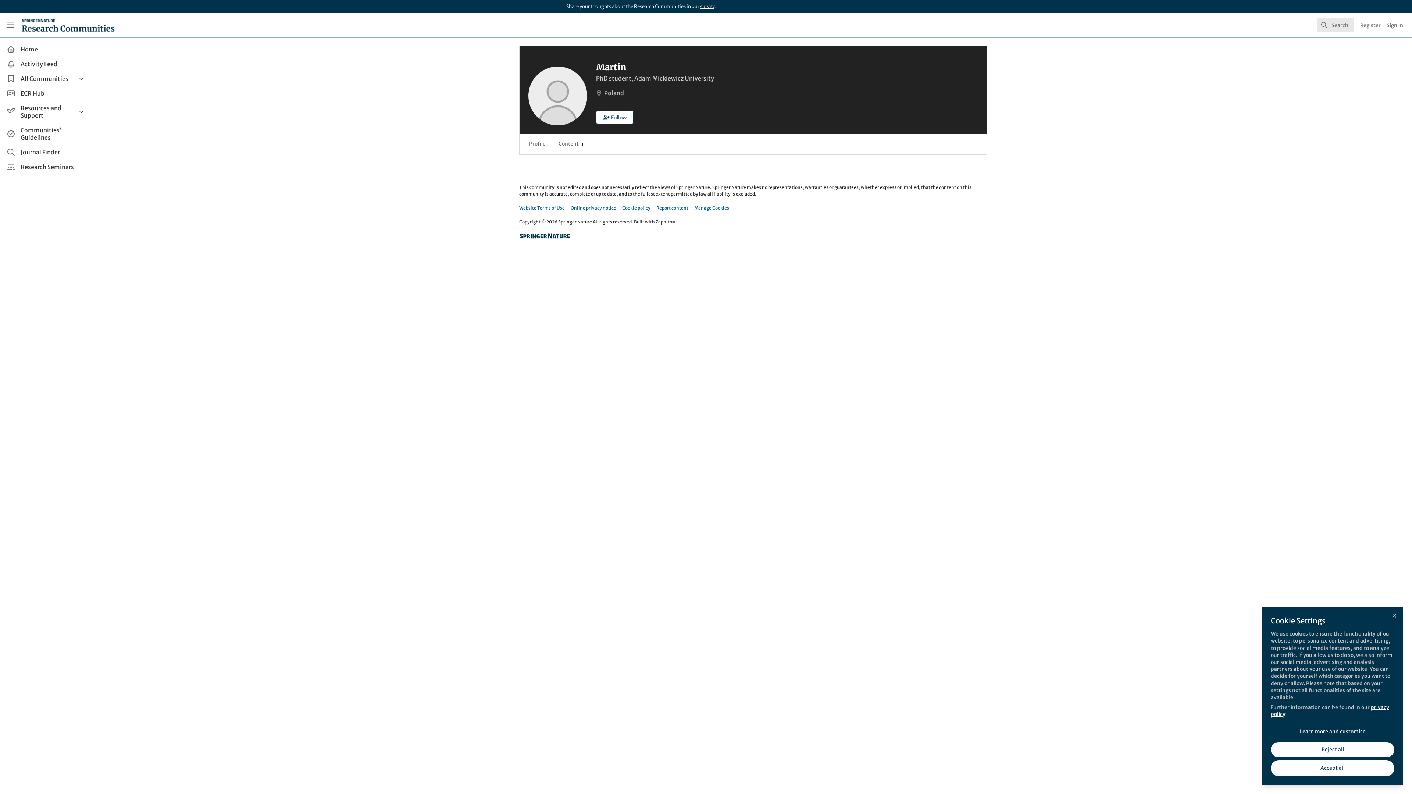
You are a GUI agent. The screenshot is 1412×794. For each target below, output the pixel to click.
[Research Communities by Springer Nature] (545, 236)
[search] (1335, 25)
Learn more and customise (1333, 731)
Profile (537, 143)
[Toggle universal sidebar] (10, 25)
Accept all (1332, 768)
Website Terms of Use (542, 208)
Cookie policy (636, 208)
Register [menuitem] (1370, 25)
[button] (615, 117)
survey (707, 6)
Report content (672, 208)
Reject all (1333, 749)
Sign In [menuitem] (1395, 25)
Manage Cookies (711, 208)
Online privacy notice (593, 208)
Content (571, 143)
